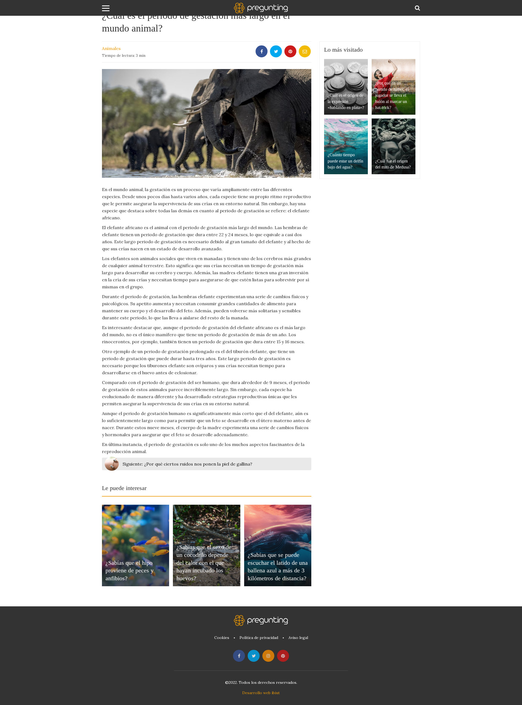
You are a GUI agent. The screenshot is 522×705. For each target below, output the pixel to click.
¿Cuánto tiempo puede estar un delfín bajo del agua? (345, 160)
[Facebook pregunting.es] (239, 655)
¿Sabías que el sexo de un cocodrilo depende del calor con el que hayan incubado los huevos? (203, 562)
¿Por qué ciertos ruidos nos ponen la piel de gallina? (187, 464)
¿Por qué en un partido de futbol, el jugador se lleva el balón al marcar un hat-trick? (392, 95)
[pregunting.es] (261, 8)
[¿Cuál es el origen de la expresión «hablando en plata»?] (346, 87)
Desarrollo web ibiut (261, 692)
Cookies (221, 637)
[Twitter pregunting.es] (253, 655)
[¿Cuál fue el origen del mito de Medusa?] (393, 146)
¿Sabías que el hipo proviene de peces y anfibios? (129, 570)
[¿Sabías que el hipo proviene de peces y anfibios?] (135, 545)
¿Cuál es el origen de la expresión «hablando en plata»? (346, 101)
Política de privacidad (259, 637)
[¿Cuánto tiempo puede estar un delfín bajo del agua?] (346, 146)
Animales (111, 48)
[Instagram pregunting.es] (268, 655)
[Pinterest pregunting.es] (283, 655)
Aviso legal (298, 637)
